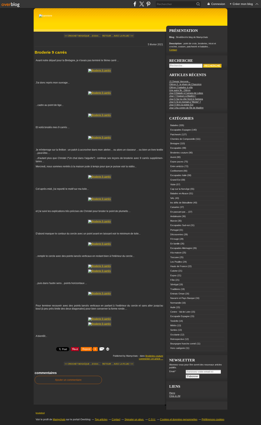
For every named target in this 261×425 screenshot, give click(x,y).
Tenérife (174, 321)
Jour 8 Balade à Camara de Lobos (186, 93)
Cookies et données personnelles (178, 419)
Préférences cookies (213, 419)
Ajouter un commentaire (68, 379)
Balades (174, 125)
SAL (172, 198)
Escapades (175, 148)
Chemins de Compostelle (182, 139)
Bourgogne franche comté (183, 343)
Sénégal (174, 284)
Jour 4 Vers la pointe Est (181, 104)
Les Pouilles (176, 262)
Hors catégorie (177, 348)
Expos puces (176, 161)
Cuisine (174, 271)
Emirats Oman (177, 293)
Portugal (174, 230)
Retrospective (177, 339)
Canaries (174, 207)
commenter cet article (150, 358)
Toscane (174, 257)
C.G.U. (152, 419)
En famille (175, 243)
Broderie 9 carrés (51, 52)
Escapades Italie (178, 175)
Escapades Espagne (180, 130)
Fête (172, 280)
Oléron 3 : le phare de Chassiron (185, 84)
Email (172, 371)
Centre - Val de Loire (180, 312)
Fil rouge (174, 239)
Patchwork (175, 134)
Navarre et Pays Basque (182, 298)
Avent (173, 157)
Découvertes (176, 234)
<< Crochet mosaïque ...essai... (82, 36)
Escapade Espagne (180, 316)
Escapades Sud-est (180, 225)
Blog (171, 37)
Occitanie (175, 334)
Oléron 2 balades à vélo (181, 87)
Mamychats (59, 419)
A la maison (175, 252)
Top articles (101, 419)
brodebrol (40, 413)
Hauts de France (178, 266)
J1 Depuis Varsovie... (179, 81)
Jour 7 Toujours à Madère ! (182, 96)
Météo (173, 325)
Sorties (173, 330)
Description (175, 43)
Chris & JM (174, 396)
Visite (173, 184)
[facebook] (134, 4)
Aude (172, 307)
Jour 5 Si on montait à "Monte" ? (185, 102)
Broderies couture (154, 356)
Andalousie (175, 216)
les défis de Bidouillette (181, 202)
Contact (173, 50)
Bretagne (174, 143)
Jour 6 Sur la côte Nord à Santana (186, 99)
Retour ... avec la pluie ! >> (117, 36)
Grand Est (175, 180)
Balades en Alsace (179, 193)
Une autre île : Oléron (179, 90)
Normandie (175, 303)
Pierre (172, 393)
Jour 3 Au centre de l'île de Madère (186, 108)
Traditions (175, 289)
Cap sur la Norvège (180, 189)
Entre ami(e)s (177, 166)
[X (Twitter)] (141, 4)
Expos (173, 275)
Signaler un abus (134, 419)
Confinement (176, 171)
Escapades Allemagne (181, 248)
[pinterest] (148, 4)
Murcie (173, 221)
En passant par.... (179, 212)
